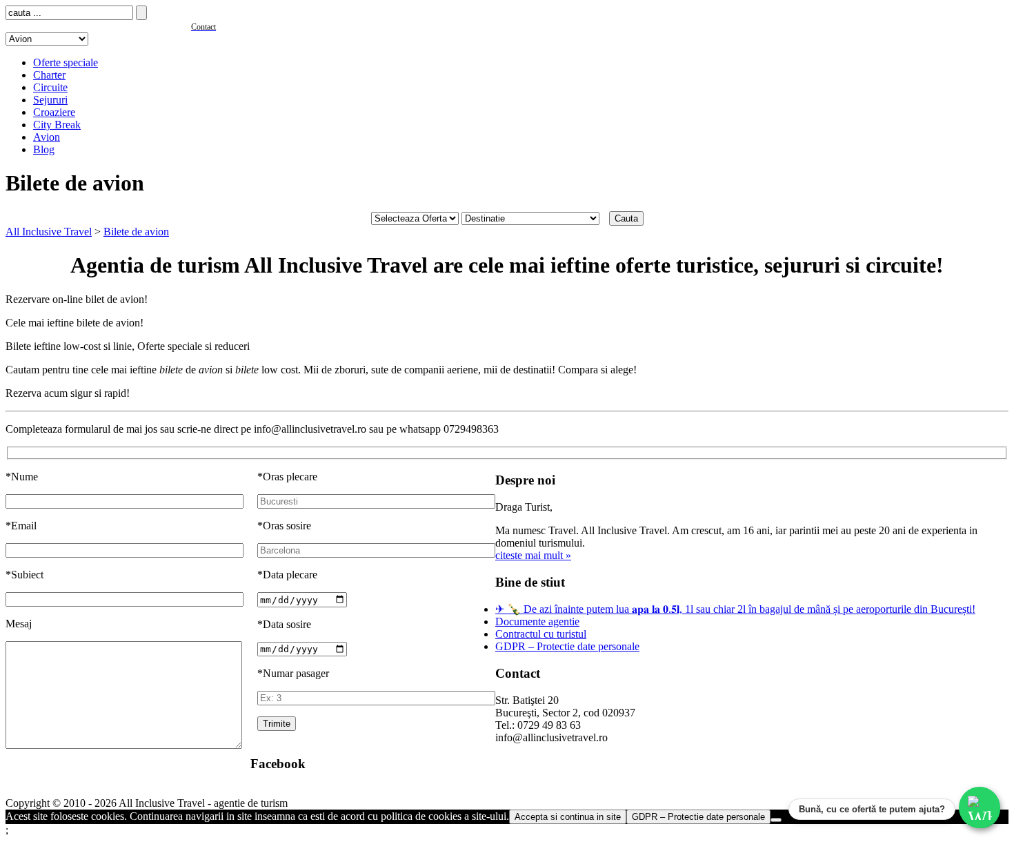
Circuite (50, 87)
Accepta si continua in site (568, 817)
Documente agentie (537, 621)
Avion (46, 137)
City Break (57, 124)
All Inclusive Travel (49, 231)
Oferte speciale (65, 62)
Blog (43, 149)
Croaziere (54, 112)
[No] (776, 820)
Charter (49, 75)
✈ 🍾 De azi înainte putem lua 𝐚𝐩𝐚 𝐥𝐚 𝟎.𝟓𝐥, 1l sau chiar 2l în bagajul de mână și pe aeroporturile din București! (735, 609)
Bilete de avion (136, 231)
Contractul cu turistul (540, 634)
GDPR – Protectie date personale (567, 646)
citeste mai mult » (533, 555)
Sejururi (50, 100)
